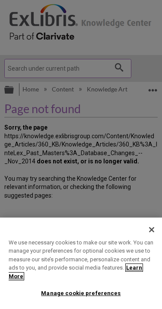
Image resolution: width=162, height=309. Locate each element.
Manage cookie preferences (81, 293)
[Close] (151, 229)
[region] (81, 263)
